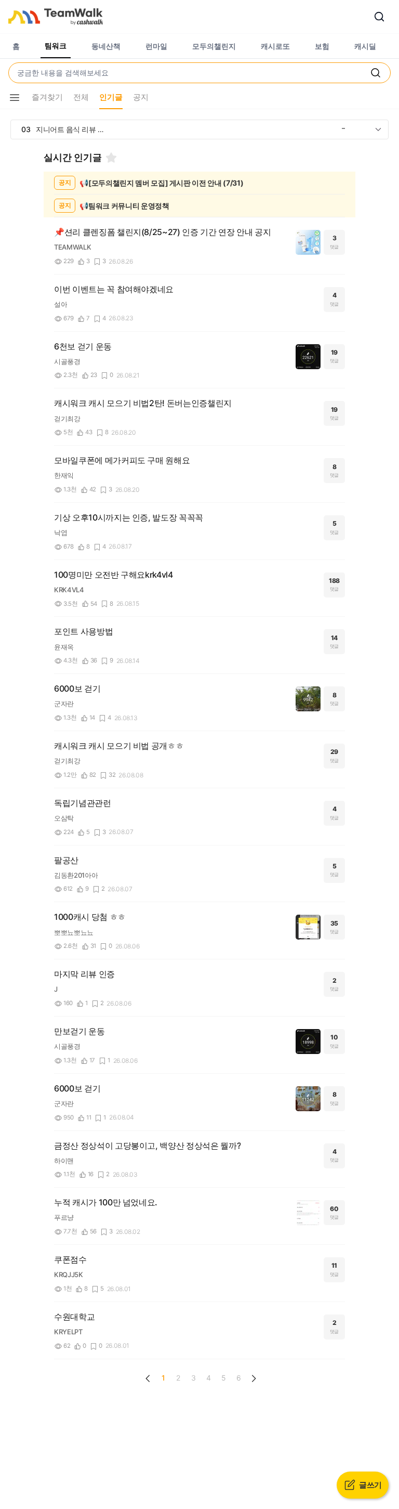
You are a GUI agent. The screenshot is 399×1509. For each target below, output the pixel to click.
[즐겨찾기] (111, 157)
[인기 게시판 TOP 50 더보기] (378, 129)
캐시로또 (275, 46)
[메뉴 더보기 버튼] (14, 97)
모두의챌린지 (214, 46)
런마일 (156, 46)
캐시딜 (365, 46)
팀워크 (55, 45)
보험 (322, 46)
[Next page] (253, 1378)
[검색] (379, 16)
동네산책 (106, 46)
